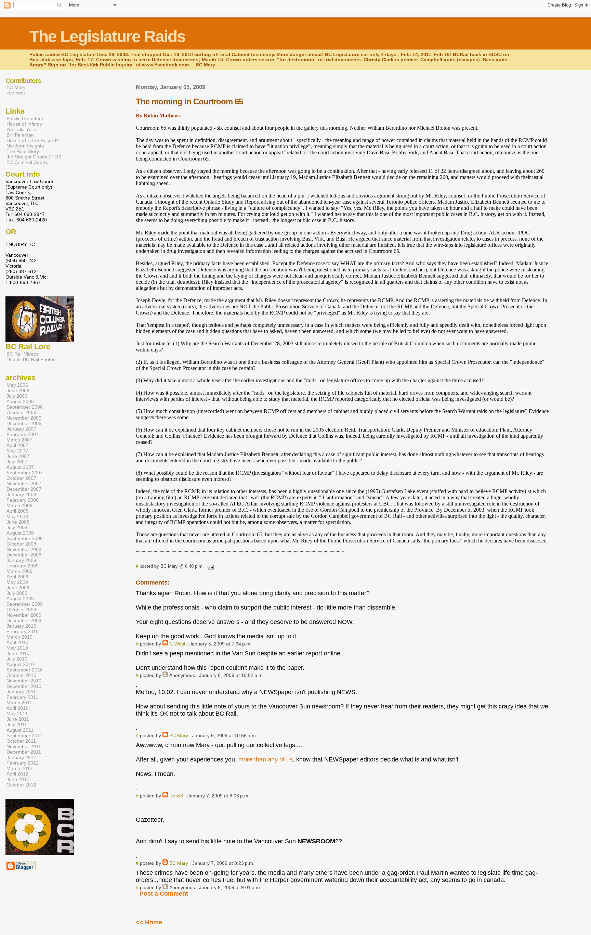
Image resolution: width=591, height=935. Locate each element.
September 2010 (24, 670)
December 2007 (23, 489)
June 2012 (17, 779)
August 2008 (20, 533)
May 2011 (17, 713)
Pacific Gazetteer (24, 118)
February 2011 (22, 697)
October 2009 (21, 609)
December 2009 (23, 620)
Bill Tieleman (20, 135)
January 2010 (21, 626)
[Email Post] (209, 566)
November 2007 (23, 483)
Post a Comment (164, 893)
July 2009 (16, 593)
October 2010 (21, 675)
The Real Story (22, 151)
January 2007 (21, 429)
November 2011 (23, 746)
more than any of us (265, 759)
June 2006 (17, 390)
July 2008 (16, 527)
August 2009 (20, 598)
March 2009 (19, 571)
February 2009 (22, 565)
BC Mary (178, 735)
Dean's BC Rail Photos (30, 359)
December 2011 (23, 752)
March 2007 (19, 440)
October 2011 (21, 741)
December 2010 (23, 686)
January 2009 (21, 560)
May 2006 (17, 385)
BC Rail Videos (22, 354)
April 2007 (17, 445)
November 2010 (23, 680)
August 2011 (20, 730)
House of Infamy (24, 124)
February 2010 (22, 631)
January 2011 (21, 691)
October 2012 (21, 784)
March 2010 (19, 637)
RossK (176, 795)
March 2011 (19, 702)
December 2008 (23, 555)
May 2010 (17, 648)
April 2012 (17, 774)
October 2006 (21, 412)
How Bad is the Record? (32, 140)
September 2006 (24, 407)
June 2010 (17, 653)
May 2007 (17, 450)
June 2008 (17, 522)
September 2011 (24, 735)
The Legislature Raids (107, 36)
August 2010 (20, 664)
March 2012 (19, 768)
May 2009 (17, 582)
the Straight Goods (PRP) (34, 156)
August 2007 (20, 467)
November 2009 (23, 615)
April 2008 (17, 511)
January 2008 (21, 494)
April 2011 (17, 708)
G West (177, 643)
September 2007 (24, 472)
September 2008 (24, 538)
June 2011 (17, 719)
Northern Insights (25, 146)
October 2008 (21, 544)
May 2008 (17, 516)
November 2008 (23, 549)
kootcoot (15, 92)
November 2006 (23, 418)
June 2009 (17, 587)
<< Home (149, 922)
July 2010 (16, 659)
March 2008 (19, 505)
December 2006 (23, 423)
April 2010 (17, 642)
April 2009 (17, 576)
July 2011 (16, 724)
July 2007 (16, 461)
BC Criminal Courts (27, 162)
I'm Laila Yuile (21, 129)
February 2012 (22, 763)
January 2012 (21, 757)
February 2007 (22, 434)
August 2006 (20, 401)
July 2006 (16, 396)
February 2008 (22, 500)
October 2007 (21, 478)
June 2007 (17, 456)
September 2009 (24, 604)
